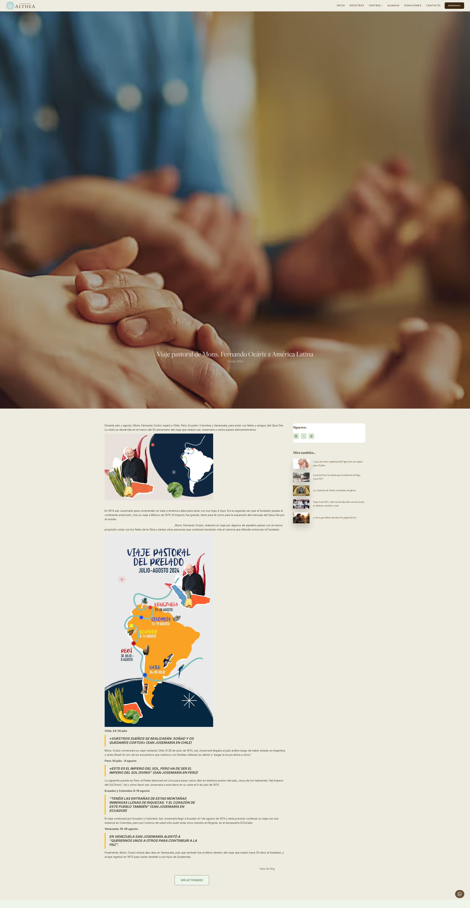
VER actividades (192, 880)
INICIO (341, 5)
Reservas (454, 5)
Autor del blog (267, 868)
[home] (20, 5)
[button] (376, 6)
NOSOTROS (357, 5)
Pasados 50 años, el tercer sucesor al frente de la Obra (139, 525)
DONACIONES (412, 5)
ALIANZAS (393, 5)
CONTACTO (433, 5)
